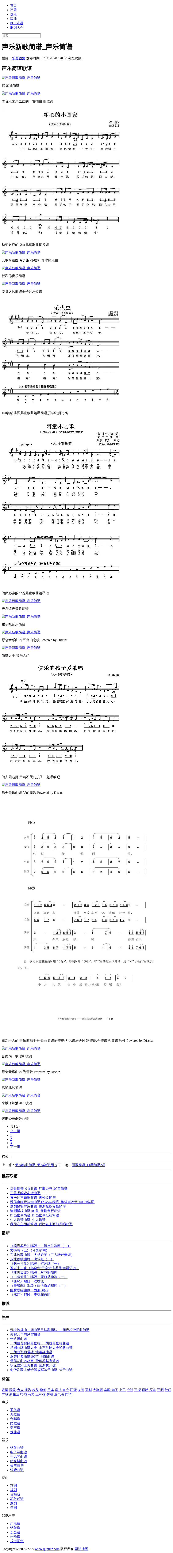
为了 (114, 1390)
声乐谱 (15, 1523)
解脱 (49, 1394)
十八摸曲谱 (18, 1339)
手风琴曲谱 (18, 1456)
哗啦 (23, 1394)
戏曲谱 (15, 1432)
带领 (168, 1390)
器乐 (13, 14)
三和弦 (40, 1394)
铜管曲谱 (17, 1470)
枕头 (35, 1390)
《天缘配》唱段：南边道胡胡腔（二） (39, 1286)
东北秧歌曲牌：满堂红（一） (32, 1259)
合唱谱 (15, 1419)
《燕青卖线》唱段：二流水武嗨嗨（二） (40, 1246)
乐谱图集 (18, 58)
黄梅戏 (15, 1494)
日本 (50, 1390)
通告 (27, 1390)
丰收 (5, 1394)
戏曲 (13, 18)
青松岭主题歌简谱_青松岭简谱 (33, 1197)
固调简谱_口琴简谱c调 (88, 1165)
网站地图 (81, 1549)
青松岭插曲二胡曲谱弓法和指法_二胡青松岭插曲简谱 (49, 1330)
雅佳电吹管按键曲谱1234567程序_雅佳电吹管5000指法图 (52, 1202)
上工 (122, 1390)
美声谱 (15, 1427)
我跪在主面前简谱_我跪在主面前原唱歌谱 (41, 1224)
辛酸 (107, 1390)
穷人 (20, 1390)
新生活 (14, 1394)
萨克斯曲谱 (18, 1461)
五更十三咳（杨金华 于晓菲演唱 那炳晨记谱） (44, 1268)
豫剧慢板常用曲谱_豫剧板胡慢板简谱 (38, 1206)
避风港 (59, 1394)
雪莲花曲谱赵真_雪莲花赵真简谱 (34, 1361)
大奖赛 (98, 1390)
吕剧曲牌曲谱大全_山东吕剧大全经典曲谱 (41, 1347)
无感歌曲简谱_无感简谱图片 (36, 1165)
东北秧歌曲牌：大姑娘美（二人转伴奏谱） (42, 1255)
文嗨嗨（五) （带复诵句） (29, 1250)
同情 (68, 1394)
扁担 (58, 1390)
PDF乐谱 (16, 23)
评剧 (13, 1507)
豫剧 (13, 1503)
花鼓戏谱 (17, 1499)
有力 (31, 1394)
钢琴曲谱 (17, 1448)
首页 (13, 5)
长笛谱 (15, 1532)
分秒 (130, 1390)
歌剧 (12, 1390)
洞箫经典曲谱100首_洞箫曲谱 (32, 1356)
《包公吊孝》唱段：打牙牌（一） (35, 1263)
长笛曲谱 (17, 1465)
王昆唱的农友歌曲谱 (25, 1193)
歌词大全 (17, 27)
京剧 (13, 1485)
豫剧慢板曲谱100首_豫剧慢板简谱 (35, 1211)
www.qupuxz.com (47, 1549)
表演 (5, 1390)
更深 (137, 1390)
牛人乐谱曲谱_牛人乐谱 (28, 1219)
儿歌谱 (15, 1414)
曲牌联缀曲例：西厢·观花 (29, 1290)
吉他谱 (15, 1536)
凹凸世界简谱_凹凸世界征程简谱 (34, 1215)
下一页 (15, 1147)
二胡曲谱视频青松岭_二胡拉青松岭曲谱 (39, 1343)
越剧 (13, 1490)
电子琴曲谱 (18, 1452)
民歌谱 (15, 1423)
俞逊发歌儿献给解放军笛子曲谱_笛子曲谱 (41, 1370)
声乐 (13, 10)
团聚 (73, 1390)
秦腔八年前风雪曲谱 (25, 1334)
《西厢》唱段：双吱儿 (27, 1281)
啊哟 (145, 1390)
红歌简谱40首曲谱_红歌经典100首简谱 (39, 1188)
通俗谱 (15, 1410)
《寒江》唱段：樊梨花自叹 (30, 1294)
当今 (65, 1390)
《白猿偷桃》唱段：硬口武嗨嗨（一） (39, 1277)
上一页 (15, 1131)
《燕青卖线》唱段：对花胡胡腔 (33, 1272)
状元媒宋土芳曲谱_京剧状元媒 (33, 1365)
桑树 (43, 1390)
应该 (152, 1390)
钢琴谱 (15, 1528)
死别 (88, 1390)
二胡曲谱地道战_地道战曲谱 (31, 1352)
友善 (81, 1390)
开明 (160, 1390)
